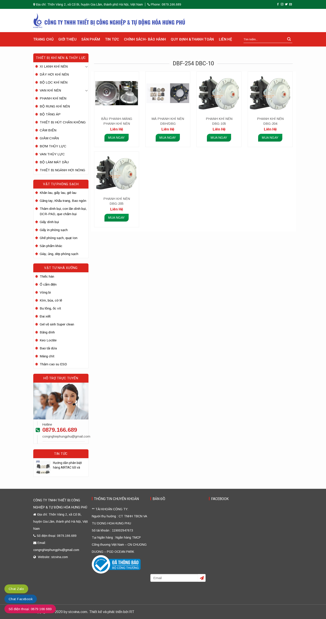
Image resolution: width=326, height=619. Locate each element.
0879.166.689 (59, 429)
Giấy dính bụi (49, 222)
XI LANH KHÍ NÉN (54, 66)
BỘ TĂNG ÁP (50, 114)
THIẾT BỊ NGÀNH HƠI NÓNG (62, 170)
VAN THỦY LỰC (52, 154)
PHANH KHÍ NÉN (53, 98)
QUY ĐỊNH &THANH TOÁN (192, 39)
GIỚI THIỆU (67, 39)
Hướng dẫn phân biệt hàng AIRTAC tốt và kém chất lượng (67, 465)
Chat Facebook (21, 599)
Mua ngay (116, 137)
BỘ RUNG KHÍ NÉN (55, 106)
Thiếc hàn (47, 276)
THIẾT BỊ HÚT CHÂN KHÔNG (63, 122)
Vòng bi (45, 292)
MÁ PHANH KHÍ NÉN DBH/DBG (167, 121)
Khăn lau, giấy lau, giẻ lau (58, 193)
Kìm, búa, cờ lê (51, 300)
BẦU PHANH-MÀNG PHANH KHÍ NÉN (116, 121)
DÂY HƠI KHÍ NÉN (54, 74)
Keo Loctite (48, 340)
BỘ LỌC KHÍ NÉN (53, 82)
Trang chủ (43, 39)
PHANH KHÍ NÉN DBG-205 (116, 201)
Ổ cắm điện (48, 284)
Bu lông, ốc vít (50, 308)
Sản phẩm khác (51, 246)
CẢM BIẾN (48, 130)
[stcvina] (109, 20)
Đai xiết (45, 316)
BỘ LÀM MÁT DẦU (54, 162)
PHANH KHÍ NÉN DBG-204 (270, 121)
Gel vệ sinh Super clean (57, 324)
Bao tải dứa (48, 348)
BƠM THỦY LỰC (53, 146)
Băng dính (47, 332)
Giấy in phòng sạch (54, 230)
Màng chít (47, 356)
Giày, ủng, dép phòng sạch (59, 254)
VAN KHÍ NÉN (50, 90)
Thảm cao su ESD (53, 364)
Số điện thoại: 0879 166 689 (30, 609)
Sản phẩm (90, 39)
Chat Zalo (16, 589)
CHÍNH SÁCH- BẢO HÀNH (145, 39)
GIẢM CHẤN (49, 138)
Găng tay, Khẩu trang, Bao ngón (63, 200)
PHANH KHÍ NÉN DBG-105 (219, 121)
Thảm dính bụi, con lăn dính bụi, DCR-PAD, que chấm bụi (63, 211)
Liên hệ (225, 39)
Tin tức (112, 39)
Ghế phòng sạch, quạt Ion (58, 238)
